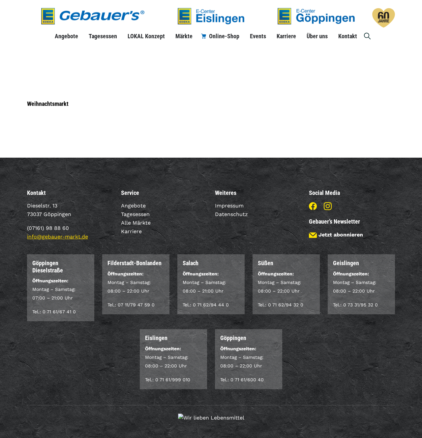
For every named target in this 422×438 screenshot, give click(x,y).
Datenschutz (231, 214)
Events (258, 36)
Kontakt (347, 36)
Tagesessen (103, 36)
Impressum (229, 206)
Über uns (317, 36)
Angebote (66, 36)
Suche (367, 36)
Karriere (286, 36)
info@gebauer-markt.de (57, 237)
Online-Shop (224, 36)
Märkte (184, 36)
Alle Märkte (136, 223)
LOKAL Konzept (146, 36)
